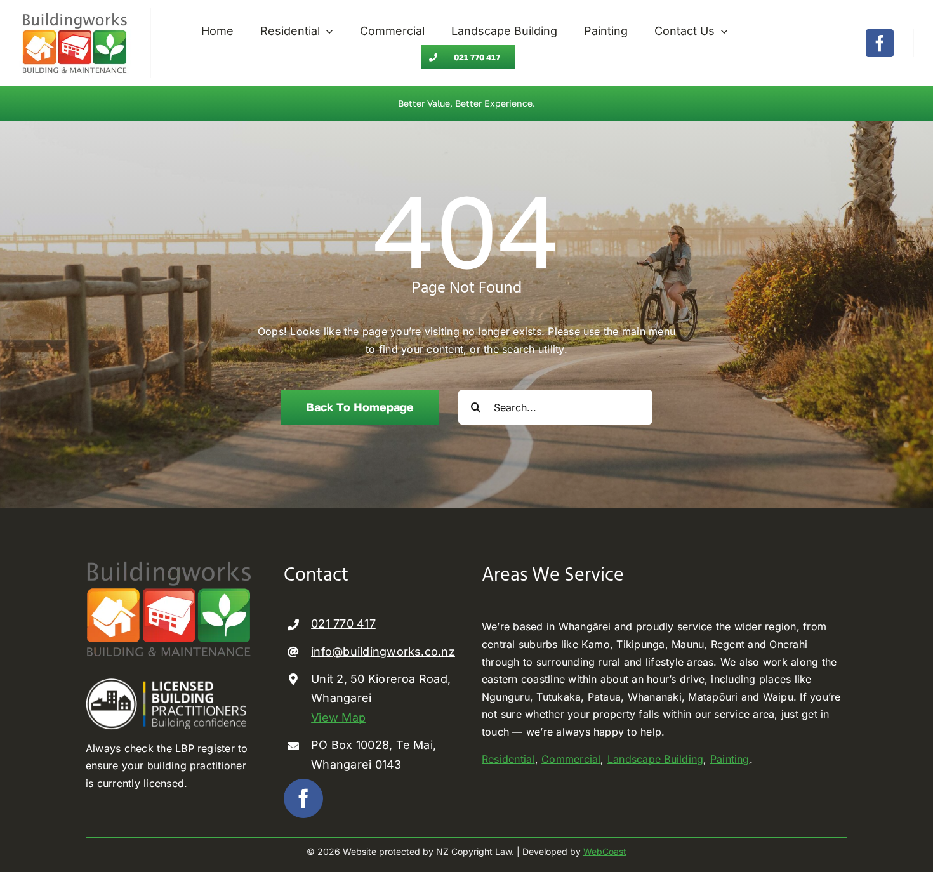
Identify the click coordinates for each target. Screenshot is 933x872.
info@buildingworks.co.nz (383, 651)
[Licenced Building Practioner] (169, 683)
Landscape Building (655, 759)
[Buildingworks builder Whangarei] (75, 12)
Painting (730, 759)
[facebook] (880, 43)
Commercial (570, 759)
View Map (338, 717)
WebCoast (604, 851)
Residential (508, 759)
